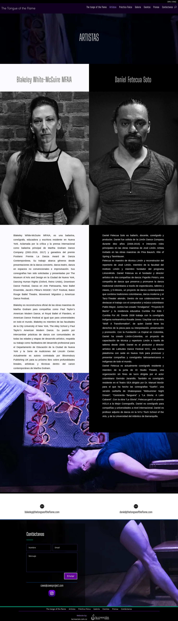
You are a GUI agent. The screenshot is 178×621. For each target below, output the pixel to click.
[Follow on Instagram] (51, 593)
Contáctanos (167, 7)
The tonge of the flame (97, 7)
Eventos (147, 7)
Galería (138, 7)
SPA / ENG (171, 1)
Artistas (113, 7)
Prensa (156, 7)
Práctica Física (125, 7)
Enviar (70, 576)
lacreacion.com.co (79, 619)
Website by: (82, 615)
